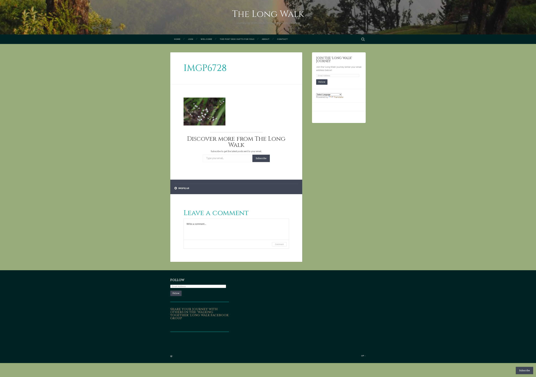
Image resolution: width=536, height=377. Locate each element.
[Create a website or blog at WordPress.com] (171, 356)
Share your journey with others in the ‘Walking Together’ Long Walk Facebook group (199, 313)
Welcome (206, 39)
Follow (321, 82)
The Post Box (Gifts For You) (237, 39)
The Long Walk (268, 14)
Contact (282, 39)
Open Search (363, 39)
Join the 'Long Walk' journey (334, 59)
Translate (338, 97)
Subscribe (261, 158)
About (266, 39)
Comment (279, 244)
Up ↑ (363, 356)
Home (177, 39)
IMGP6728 (205, 68)
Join (190, 39)
